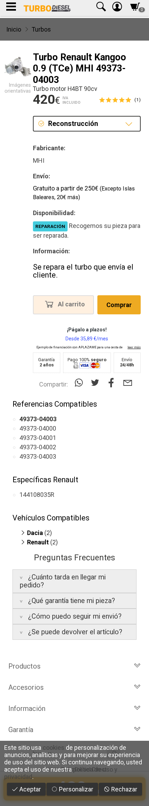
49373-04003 (37, 456)
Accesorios (26, 687)
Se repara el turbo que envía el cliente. (83, 271)
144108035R (36, 494)
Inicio (13, 29)
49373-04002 (37, 447)
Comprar (119, 304)
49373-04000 (37, 428)
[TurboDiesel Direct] (47, 8)
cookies (53, 747)
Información (26, 708)
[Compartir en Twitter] (96, 383)
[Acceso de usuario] (117, 8)
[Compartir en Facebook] (113, 383)
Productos (24, 666)
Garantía (20, 730)
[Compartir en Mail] (127, 383)
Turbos (41, 29)
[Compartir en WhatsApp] (80, 383)
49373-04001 (37, 437)
